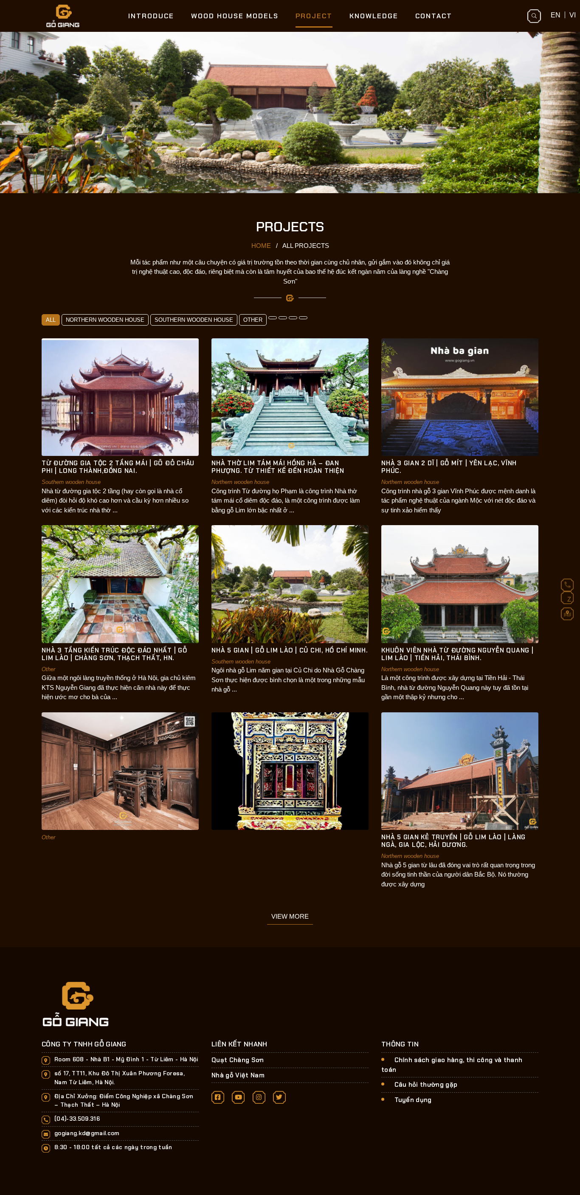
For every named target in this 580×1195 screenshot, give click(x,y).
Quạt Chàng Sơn (237, 1060)
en (555, 14)
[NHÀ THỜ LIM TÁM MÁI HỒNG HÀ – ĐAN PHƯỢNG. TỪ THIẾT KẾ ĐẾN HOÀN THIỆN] (290, 396)
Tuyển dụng (413, 1100)
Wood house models (235, 15)
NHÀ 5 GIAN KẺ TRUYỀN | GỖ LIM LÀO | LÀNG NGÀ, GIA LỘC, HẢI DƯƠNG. (453, 841)
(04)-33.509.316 (77, 1118)
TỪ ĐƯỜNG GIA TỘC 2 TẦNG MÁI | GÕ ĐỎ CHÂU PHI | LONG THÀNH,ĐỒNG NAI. (118, 467)
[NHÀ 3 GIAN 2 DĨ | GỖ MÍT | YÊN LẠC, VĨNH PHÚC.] (459, 396)
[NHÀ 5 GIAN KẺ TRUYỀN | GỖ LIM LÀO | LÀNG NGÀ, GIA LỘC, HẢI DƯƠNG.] (459, 770)
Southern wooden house (194, 320)
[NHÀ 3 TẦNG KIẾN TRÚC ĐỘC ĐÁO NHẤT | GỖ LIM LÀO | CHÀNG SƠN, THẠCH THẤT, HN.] (120, 583)
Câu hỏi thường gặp (426, 1084)
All (51, 320)
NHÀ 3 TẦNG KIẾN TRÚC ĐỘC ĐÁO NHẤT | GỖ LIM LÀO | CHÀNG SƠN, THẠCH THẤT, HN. (114, 654)
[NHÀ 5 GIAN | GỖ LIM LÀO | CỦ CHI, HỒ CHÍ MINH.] (290, 583)
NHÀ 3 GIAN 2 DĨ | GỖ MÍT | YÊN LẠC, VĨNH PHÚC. (449, 467)
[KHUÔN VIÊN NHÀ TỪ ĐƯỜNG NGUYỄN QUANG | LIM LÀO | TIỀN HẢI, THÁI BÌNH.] (459, 583)
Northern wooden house (105, 320)
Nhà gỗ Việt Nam (238, 1075)
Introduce (151, 15)
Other (252, 320)
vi (572, 14)
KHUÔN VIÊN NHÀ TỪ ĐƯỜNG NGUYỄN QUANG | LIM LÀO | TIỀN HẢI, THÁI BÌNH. (457, 654)
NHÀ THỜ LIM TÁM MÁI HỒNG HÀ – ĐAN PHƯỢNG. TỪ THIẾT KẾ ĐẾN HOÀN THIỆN (277, 467)
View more (290, 916)
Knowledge (373, 15)
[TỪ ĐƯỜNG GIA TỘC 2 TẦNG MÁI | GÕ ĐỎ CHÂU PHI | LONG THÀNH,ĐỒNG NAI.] (120, 396)
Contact (433, 15)
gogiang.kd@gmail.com (87, 1133)
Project (314, 15)
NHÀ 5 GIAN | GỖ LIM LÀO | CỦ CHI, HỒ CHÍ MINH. (289, 650)
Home (261, 245)
